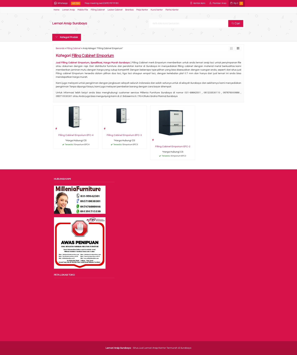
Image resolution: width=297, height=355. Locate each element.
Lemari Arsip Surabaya (69, 23)
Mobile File (83, 10)
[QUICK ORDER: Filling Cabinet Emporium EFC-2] (153, 140)
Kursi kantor (157, 10)
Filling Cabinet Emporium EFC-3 (124, 135)
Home (56, 10)
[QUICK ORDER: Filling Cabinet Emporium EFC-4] (56, 128)
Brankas (129, 10)
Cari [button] (237, 23)
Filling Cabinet (98, 10)
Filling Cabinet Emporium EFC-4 (76, 135)
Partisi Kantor (172, 10)
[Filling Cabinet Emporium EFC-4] (76, 119)
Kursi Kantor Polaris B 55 (97, 4)
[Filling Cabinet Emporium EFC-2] (172, 124)
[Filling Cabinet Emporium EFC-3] (124, 119)
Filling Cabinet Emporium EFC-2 (172, 146)
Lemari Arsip (68, 10)
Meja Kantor (142, 10)
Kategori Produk (68, 37)
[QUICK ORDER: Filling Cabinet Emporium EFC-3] (104, 128)
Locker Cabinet (115, 10)
